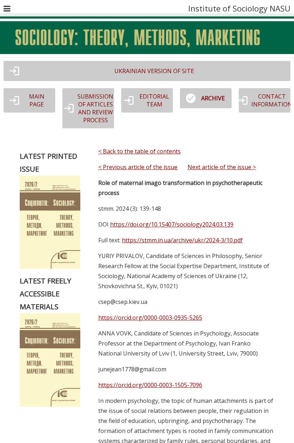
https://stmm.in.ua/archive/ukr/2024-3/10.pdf (182, 240)
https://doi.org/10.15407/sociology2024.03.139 (171, 224)
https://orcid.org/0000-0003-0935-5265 (150, 317)
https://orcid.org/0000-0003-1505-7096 (150, 385)
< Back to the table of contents (139, 151)
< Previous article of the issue (137, 167)
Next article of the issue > (222, 167)
